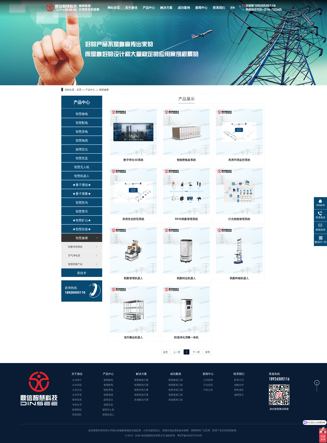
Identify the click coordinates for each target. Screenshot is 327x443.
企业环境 (77, 394)
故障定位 (82, 149)
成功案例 (184, 7)
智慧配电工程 (175, 384)
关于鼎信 (131, 7)
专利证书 (77, 404)
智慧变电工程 (175, 389)
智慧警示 (82, 211)
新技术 (81, 272)
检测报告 (77, 409)
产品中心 (149, 7)
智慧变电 (82, 131)
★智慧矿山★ (82, 220)
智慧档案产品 (75, 264)
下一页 (196, 352)
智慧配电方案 (141, 384)
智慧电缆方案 (141, 394)
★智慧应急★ (82, 229)
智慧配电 (82, 122)
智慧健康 (104, 89)
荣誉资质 (77, 399)
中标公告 (208, 389)
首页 (79, 89)
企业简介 (77, 379)
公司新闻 (208, 379)
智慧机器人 (81, 175)
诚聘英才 (239, 394)
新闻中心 (201, 7)
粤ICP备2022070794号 (189, 435)
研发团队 (77, 414)
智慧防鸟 (82, 202)
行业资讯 (208, 384)
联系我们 (219, 7)
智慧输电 (82, 113)
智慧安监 (82, 158)
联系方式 (239, 379)
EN (232, 7)
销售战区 (239, 389)
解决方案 (166, 7)
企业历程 (77, 384)
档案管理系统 (75, 246)
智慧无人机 (81, 167)
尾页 (207, 352)
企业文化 (77, 389)
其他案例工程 (175, 399)
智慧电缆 (82, 140)
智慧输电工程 (175, 379)
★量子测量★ (82, 193)
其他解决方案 (141, 399)
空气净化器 (74, 255)
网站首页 (114, 7)
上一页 (176, 352)
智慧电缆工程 (175, 394)
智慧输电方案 (141, 379)
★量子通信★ (82, 184)
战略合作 (239, 384)
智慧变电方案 (141, 389)
